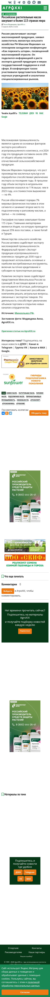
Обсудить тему (39, 413)
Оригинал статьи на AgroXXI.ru (18, 331)
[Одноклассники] (6, 413)
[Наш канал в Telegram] (20, 2)
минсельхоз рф (22, 400)
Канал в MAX (37, 347)
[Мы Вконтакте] (10, 2)
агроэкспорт (35, 400)
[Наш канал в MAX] (34, 2)
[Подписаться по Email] (40, 2)
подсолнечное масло (16, 396)
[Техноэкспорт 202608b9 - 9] (25, 496)
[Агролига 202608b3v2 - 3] (25, 361)
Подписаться (25, 631)
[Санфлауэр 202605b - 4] (25, 379)
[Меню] (45, 8)
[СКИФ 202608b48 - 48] (25, 560)
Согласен (25, 992)
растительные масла (26, 393)
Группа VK (21, 347)
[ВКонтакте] (3, 413)
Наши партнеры (37, 952)
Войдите (7, 591)
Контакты (37, 948)
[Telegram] (10, 413)
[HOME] (3, 14)
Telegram (29, 872)
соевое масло (11, 393)
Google (4, 116)
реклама (5, 356)
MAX (41, 113)
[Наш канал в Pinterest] (29, 2)
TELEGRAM (23, 113)
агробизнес (20, 403)
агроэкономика (8, 403)
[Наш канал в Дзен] (24, 2)
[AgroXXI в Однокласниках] (15, 2)
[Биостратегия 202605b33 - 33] (25, 545)
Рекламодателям (13, 952)
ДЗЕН (31, 113)
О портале (13, 948)
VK (37, 113)
